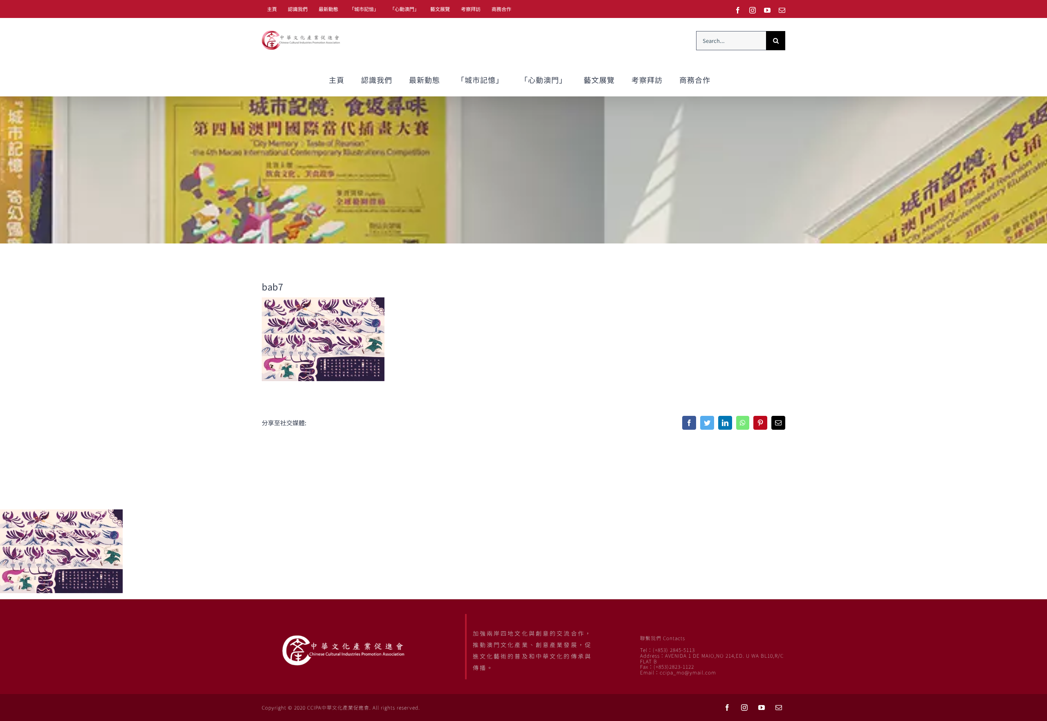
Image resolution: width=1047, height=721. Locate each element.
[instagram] (744, 707)
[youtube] (761, 707)
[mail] (778, 707)
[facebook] (727, 707)
